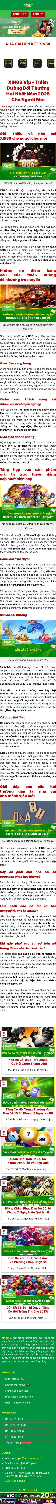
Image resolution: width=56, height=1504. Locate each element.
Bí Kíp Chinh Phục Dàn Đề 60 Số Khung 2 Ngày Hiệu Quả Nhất (28, 1210)
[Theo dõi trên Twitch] (35, 1490)
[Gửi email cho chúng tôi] (24, 1490)
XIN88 (3, 106)
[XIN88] (28, 5)
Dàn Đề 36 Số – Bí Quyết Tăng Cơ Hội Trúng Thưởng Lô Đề (28, 1309)
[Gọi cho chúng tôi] (27, 1490)
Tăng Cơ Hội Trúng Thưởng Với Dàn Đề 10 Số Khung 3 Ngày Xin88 (28, 1111)
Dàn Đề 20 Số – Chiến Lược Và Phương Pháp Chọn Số (28, 1260)
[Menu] (52, 5)
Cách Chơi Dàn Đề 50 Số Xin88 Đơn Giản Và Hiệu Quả (28, 1161)
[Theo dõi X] (20, 1490)
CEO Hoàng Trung (15, 1480)
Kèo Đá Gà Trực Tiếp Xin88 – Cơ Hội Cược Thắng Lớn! (28, 1061)
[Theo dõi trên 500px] (31, 1490)
